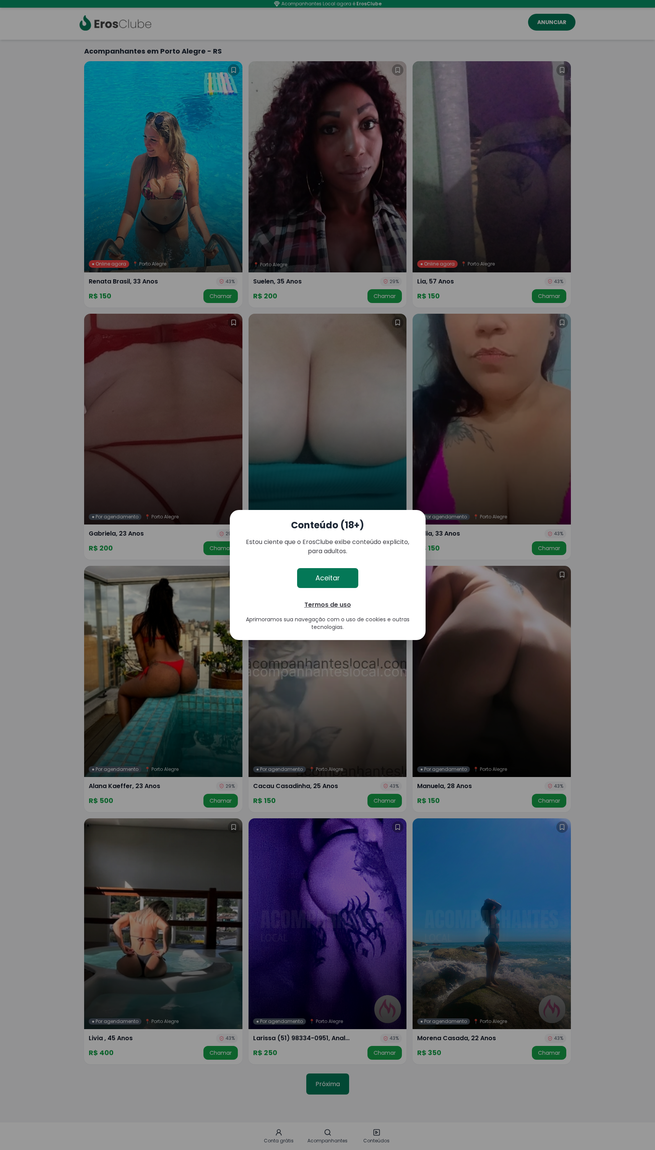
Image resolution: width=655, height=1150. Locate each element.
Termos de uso (327, 604)
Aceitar (327, 578)
